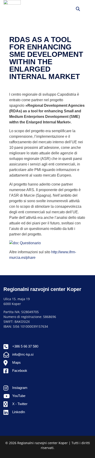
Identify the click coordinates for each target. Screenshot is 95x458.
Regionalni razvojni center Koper (42, 289)
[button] (88, 8)
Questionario (30, 243)
